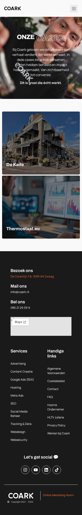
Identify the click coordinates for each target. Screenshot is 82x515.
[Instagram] (25, 470)
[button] (74, 9)
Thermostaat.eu (23, 228)
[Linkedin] (46, 470)
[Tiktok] (57, 470)
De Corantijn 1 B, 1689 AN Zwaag (32, 276)
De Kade (15, 164)
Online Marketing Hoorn (58, 495)
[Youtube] (36, 470)
